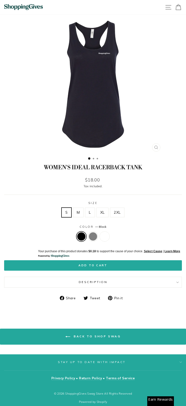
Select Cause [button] (153, 251)
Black (81, 236)
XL (102, 212)
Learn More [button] (172, 251)
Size (93, 203)
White (104, 236)
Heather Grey (93, 236)
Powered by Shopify (93, 402)
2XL (117, 212)
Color (93, 226)
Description (93, 282)
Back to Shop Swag (96, 336)
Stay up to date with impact (91, 362)
